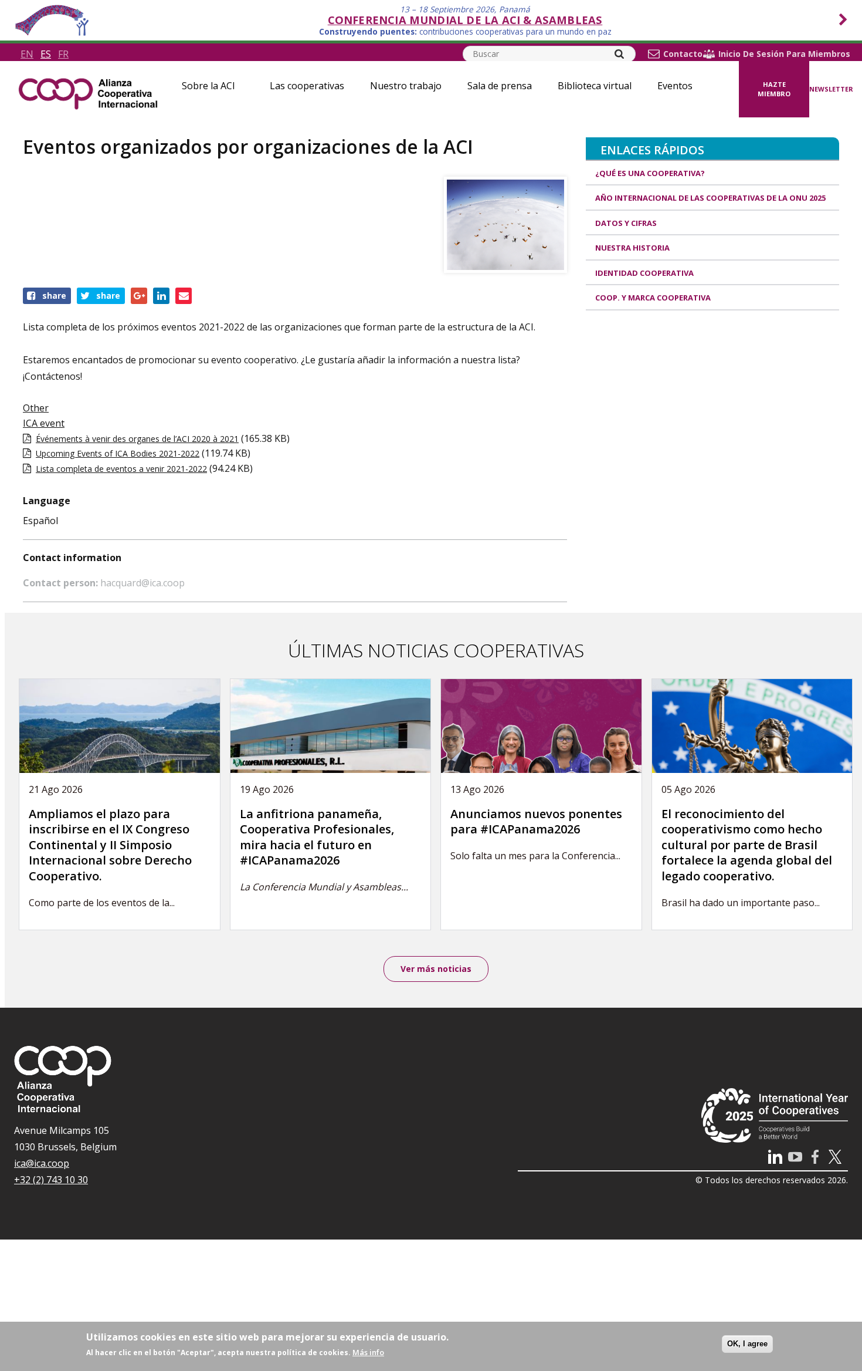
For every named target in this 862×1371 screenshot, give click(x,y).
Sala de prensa (499, 85)
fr (63, 54)
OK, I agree (747, 1343)
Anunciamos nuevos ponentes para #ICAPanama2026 (536, 822)
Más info (368, 1352)
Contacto (683, 54)
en (27, 54)
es (45, 54)
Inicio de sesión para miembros (784, 54)
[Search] (619, 54)
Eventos (675, 85)
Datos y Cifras (626, 223)
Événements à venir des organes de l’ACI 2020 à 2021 (137, 438)
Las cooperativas (307, 85)
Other (36, 407)
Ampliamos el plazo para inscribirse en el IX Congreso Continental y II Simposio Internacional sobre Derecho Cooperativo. (110, 845)
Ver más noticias (436, 968)
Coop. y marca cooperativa (653, 297)
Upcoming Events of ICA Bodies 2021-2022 (117, 453)
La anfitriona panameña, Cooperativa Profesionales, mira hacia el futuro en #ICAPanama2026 (317, 837)
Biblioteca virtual (595, 85)
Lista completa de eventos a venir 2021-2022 (121, 468)
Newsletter (831, 89)
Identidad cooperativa (644, 273)
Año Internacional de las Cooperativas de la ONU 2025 (710, 198)
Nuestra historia (632, 247)
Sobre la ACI (208, 85)
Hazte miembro (774, 89)
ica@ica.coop (41, 1163)
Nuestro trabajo (406, 85)
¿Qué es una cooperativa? (650, 173)
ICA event (44, 423)
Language (46, 500)
